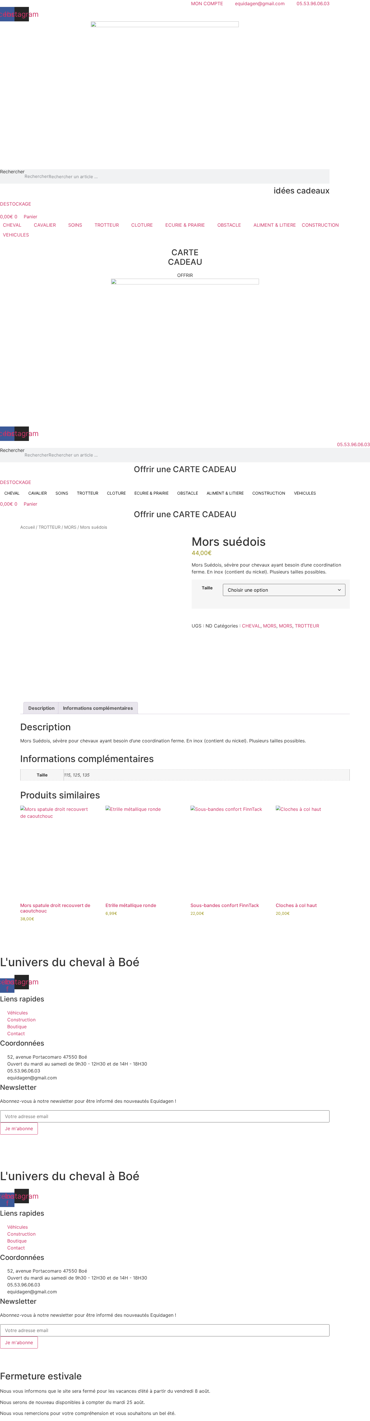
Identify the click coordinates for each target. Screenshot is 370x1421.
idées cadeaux (302, 190)
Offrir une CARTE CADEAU (185, 469)
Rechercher (12, 171)
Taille (207, 588)
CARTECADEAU (185, 257)
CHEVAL (12, 493)
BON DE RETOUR (159, 1138)
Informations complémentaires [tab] (98, 708)
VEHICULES (305, 493)
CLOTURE (116, 493)
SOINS (62, 493)
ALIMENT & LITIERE (225, 493)
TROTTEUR (87, 493)
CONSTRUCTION (268, 493)
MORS (70, 527)
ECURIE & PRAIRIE (151, 493)
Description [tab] (41, 708)
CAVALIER (37, 493)
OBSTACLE (187, 493)
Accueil (27, 527)
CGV (131, 1138)
